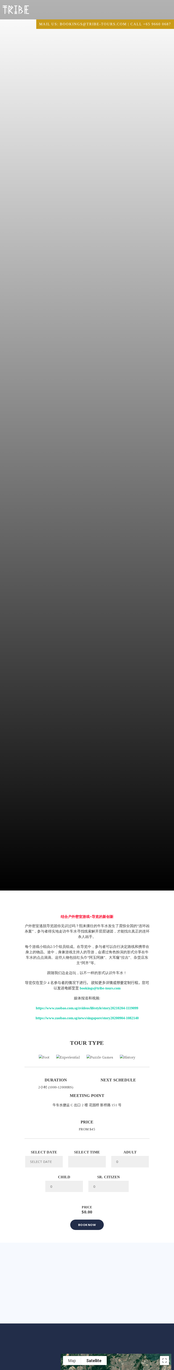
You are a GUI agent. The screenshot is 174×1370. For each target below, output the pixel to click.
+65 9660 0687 (157, 24)
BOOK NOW (87, 1225)
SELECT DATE (44, 1152)
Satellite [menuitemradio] (94, 1360)
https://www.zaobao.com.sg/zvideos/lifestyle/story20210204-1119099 (87, 1008)
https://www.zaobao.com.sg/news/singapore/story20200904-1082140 (87, 1018)
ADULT (130, 1152)
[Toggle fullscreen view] (164, 1360)
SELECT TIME (87, 1152)
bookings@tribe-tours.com (93, 24)
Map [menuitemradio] (72, 1360)
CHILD (64, 1177)
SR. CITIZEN (108, 1177)
